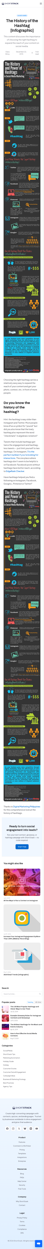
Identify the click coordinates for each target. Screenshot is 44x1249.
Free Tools (22, 1189)
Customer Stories (9, 1069)
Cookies (22, 1225)
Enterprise (22, 1161)
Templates (22, 1153)
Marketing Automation (11, 1058)
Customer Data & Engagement (14, 1072)
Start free (22, 846)
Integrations (22, 1157)
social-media (22, 15)
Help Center (22, 1181)
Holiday (6, 1065)
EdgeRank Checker (15, 471)
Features (22, 1142)
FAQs (22, 1177)
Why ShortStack (22, 1201)
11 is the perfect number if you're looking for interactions (21, 454)
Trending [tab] (30, 1002)
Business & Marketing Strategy (14, 1079)
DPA (22, 1233)
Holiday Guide (8, 1061)
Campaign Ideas (9, 1076)
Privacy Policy (22, 1218)
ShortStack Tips (9, 1054)
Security (22, 1185)
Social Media (7, 1051)
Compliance (22, 1229)
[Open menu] (41, 3)
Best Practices (8, 1083)
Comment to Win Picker (22, 1146)
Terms (22, 1221)
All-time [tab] (38, 1002)
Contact (22, 1205)
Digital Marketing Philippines (26, 806)
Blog (22, 1174)
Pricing (22, 1150)
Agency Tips (7, 1086)
